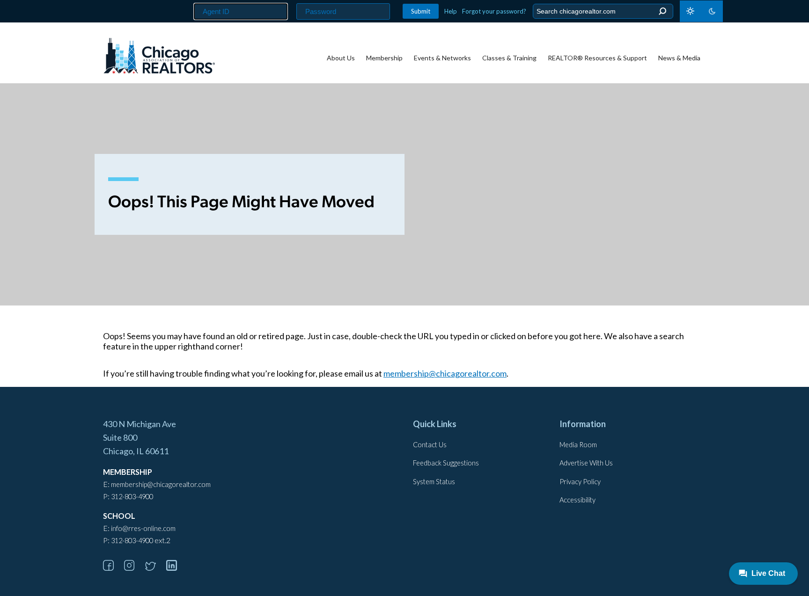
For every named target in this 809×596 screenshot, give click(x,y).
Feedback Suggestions (446, 463)
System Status (434, 482)
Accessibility (577, 500)
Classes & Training (509, 58)
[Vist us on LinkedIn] (176, 567)
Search (662, 11)
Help (450, 11)
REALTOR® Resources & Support (597, 58)
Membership (384, 58)
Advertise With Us (586, 463)
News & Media (679, 58)
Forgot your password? (494, 11)
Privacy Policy (580, 482)
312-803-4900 (132, 497)
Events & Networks (442, 58)
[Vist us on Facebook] (113, 567)
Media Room (578, 445)
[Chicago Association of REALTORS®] (159, 57)
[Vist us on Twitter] (155, 567)
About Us (341, 58)
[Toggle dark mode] (701, 11)
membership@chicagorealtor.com (445, 373)
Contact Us (430, 445)
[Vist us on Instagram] (134, 567)
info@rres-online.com (143, 528)
